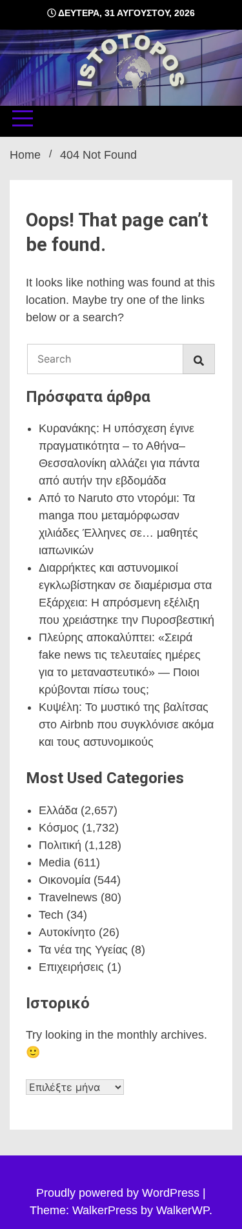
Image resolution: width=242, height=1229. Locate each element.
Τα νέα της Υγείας (83, 949)
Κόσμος (59, 827)
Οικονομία (64, 880)
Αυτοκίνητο (67, 932)
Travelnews (68, 897)
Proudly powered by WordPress (119, 1192)
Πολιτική (60, 845)
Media (54, 862)
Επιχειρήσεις (71, 967)
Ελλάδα (58, 810)
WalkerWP (182, 1210)
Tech (51, 914)
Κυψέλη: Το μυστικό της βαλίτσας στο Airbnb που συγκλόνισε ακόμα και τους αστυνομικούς (126, 724)
